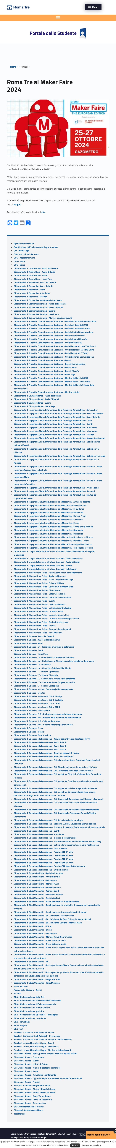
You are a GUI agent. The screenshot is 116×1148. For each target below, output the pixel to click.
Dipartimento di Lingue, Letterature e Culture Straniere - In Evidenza (45, 569)
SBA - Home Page (22, 1021)
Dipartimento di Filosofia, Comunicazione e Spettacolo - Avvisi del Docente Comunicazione (55, 321)
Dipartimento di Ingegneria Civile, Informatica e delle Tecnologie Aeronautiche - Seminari (54, 491)
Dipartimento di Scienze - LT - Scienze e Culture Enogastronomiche (44, 682)
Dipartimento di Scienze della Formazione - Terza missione (40, 848)
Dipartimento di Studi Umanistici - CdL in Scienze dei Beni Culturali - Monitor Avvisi (52, 919)
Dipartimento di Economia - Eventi (29, 289)
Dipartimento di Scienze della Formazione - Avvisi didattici (40, 742)
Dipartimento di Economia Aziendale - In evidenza (36, 314)
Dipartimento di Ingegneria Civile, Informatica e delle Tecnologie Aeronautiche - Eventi (53, 424)
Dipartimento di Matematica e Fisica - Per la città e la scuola (41, 622)
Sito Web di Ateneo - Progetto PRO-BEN (32, 1085)
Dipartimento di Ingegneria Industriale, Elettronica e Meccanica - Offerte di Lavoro (51, 540)
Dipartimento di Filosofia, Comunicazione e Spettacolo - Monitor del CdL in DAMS (51, 378)
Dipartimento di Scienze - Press (28, 728)
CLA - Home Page (21, 250)
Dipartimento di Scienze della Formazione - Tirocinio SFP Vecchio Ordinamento (49, 866)
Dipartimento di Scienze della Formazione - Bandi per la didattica (43, 756)
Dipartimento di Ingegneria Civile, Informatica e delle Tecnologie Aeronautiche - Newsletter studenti (59, 438)
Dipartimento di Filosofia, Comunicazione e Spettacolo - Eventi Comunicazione (49, 364)
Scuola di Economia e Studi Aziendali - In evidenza (37, 1036)
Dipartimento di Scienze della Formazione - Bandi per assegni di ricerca (46, 753)
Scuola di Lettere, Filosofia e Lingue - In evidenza (36, 1046)
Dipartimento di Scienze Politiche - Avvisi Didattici (37, 876)
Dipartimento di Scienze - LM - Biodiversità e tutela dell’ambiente (44, 657)
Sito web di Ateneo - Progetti (27, 1082)
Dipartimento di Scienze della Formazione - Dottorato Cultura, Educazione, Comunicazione (55, 823)
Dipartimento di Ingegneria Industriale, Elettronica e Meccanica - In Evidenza (49, 509)
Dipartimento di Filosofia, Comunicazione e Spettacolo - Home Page (44, 374)
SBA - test (18, 1029)
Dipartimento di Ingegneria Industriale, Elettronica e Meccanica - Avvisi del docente (52, 501)
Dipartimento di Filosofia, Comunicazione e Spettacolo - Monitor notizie (46, 392)
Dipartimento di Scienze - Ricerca (29, 731)
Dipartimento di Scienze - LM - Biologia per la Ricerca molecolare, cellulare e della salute (54, 661)
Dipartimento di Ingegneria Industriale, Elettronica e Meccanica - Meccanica (48, 533)
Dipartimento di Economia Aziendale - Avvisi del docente (40, 303)
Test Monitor (19, 1113)
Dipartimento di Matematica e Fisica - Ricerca (34, 625)
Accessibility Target (38, 1137)
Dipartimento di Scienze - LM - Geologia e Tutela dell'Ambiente (42, 668)
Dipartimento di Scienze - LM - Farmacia (32, 664)
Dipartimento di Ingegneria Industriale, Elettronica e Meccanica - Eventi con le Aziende (53, 526)
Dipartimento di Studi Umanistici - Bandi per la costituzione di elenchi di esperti (50, 912)
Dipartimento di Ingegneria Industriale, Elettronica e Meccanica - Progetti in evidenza (53, 544)
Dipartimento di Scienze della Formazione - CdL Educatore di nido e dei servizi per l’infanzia (55, 767)
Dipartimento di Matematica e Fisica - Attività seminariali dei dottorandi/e (48, 572)
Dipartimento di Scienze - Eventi (29, 650)
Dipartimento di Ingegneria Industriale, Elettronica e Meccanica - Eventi (46, 523)
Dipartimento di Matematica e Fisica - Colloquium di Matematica (43, 586)
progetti (18, 204)
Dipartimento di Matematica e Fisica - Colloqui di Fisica (39, 583)
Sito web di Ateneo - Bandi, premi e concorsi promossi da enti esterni (45, 1053)
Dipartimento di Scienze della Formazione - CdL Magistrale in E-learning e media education (55, 788)
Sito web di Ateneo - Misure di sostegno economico (37, 1067)
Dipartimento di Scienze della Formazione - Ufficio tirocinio (41, 869)
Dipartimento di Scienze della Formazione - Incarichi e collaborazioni (45, 837)
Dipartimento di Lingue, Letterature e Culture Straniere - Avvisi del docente (48, 558)
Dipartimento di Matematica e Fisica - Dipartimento (37, 590)
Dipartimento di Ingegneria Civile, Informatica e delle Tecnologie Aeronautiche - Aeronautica (55, 410)
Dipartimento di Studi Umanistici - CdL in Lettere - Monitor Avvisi (44, 915)
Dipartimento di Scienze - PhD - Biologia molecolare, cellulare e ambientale (48, 714)
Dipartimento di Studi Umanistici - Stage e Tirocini (37, 979)
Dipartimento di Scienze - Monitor (29, 693)
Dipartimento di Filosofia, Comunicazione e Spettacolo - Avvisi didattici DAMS (49, 335)
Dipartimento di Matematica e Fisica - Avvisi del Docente (40, 576)
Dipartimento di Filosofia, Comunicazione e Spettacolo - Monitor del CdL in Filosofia (52, 381)
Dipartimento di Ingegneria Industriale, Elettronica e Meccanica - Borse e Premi (50, 516)
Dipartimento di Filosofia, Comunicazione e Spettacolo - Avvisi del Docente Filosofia (52, 328)
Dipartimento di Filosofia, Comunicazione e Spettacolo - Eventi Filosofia (46, 371)
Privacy (82, 1133)
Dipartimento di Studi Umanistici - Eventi (33, 929)
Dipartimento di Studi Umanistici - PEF (32, 961)
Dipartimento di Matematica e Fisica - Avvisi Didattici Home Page (43, 579)
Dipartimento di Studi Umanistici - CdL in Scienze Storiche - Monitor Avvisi (48, 922)
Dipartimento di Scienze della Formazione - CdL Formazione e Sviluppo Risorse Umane (53, 770)
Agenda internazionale (24, 243)
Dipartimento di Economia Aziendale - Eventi (34, 310)
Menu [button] (95, 7)
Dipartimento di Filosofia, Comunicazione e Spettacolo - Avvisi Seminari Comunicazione (54, 356)
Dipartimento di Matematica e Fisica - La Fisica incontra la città (42, 608)
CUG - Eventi (20, 261)
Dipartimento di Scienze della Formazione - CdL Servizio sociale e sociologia (48, 820)
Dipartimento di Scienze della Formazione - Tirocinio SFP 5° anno (43, 862)
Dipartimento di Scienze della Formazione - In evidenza (39, 834)
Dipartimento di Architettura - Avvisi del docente (36, 268)
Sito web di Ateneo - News (26, 1071)
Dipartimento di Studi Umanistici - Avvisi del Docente (38, 894)
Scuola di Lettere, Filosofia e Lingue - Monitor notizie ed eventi (42, 1050)
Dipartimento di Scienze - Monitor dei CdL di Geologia (38, 700)
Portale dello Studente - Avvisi (28, 990)
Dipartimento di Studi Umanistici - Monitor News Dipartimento (43, 937)
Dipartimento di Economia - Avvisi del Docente (35, 282)
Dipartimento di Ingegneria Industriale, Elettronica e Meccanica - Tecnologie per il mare (53, 547)
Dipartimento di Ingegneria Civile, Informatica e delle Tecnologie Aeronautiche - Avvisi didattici (57, 417)
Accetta (75, 1145)
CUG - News (19, 264)
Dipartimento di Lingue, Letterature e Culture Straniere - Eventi (43, 565)
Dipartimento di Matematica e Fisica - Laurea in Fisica (38, 611)
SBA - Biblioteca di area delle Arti (29, 997)
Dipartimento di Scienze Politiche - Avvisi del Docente (38, 873)
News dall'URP (20, 986)
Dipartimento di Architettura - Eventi (31, 275)
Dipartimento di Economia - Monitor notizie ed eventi (38, 300)
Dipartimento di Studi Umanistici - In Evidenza (35, 933)
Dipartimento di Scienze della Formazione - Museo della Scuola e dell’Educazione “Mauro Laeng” (58, 841)
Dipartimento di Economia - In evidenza (32, 293)
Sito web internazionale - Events (29, 1106)
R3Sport (17, 993)
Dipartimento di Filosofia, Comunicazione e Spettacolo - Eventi (42, 360)
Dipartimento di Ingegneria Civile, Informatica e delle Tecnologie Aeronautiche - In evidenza (55, 427)
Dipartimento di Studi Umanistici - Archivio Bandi (36, 891)
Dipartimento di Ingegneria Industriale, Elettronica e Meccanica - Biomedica (48, 512)
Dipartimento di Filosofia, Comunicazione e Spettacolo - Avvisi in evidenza (48, 342)
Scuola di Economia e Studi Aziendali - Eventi (34, 1032)
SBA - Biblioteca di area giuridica (29, 1011)
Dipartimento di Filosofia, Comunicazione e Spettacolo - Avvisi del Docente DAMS (51, 325)
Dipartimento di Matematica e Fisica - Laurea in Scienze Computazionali (46, 618)
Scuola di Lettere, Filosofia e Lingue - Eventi (34, 1043)
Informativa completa (91, 1145)
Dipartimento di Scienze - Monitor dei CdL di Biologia (38, 696)
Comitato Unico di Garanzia (26, 254)
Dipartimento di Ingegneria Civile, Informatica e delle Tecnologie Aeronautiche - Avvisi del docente (58, 413)
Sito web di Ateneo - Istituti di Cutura (31, 1064)
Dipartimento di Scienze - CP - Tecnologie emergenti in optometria (44, 647)
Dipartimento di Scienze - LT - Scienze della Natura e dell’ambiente (44, 678)
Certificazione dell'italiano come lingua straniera (36, 247)
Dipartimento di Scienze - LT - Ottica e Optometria (36, 671)
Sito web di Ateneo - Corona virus (29, 1057)
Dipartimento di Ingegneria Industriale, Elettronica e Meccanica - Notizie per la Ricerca (53, 537)
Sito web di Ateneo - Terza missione (30, 1103)
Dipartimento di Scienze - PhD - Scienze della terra (37, 721)
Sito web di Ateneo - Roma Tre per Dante (32, 1096)
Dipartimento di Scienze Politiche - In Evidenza (35, 880)
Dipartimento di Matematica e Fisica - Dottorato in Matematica (42, 597)
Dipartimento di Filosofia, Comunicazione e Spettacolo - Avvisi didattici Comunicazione (53, 332)
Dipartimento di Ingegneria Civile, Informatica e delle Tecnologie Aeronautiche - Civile (53, 420)
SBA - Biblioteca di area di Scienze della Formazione (37, 1000)
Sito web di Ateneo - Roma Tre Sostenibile (33, 1099)
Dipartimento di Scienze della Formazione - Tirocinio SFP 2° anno (43, 852)
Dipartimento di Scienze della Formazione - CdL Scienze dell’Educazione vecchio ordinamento (56, 809)
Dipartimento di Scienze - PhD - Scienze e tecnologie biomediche (43, 724)
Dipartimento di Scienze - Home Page (31, 654)
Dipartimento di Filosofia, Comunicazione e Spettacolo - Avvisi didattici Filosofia (50, 339)
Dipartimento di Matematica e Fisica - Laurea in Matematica (41, 615)
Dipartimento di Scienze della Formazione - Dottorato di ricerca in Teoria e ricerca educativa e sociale (59, 827)
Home (13, 66)
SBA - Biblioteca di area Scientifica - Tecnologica (36, 1014)
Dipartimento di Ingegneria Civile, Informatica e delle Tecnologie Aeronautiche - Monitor (54, 434)
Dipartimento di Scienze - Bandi (28, 643)
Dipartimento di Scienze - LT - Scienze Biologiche (36, 675)
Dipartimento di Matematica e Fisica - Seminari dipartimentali (42, 629)
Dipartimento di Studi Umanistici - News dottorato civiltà (40, 940)
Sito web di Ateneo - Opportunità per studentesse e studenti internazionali (48, 1078)
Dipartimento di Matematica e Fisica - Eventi (34, 601)
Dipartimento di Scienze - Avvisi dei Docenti (34, 636)
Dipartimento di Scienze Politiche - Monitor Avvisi (36, 883)
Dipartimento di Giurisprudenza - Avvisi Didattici (36, 399)
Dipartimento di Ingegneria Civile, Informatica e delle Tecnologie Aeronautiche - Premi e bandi (56, 487)
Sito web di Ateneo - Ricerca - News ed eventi (34, 1092)
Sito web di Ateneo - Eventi (26, 1060)
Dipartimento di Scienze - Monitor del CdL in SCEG (37, 707)
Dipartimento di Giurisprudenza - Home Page (34, 406)
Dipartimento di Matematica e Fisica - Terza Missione (38, 632)
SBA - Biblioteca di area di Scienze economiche (35, 1004)
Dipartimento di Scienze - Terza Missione (32, 735)
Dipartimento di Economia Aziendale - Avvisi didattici (38, 307)
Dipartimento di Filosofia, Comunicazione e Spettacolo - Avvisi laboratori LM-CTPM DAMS (55, 346)
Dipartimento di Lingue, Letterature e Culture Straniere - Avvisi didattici (47, 562)
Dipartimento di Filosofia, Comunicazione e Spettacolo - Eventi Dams (45, 367)
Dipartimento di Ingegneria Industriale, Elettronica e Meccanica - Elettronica (48, 519)
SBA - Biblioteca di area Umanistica (30, 1018)
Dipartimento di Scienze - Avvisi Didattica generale (37, 639)
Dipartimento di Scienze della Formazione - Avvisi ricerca (40, 749)
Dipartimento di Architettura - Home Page (33, 279)
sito (43, 212)
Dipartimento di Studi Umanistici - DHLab (33, 926)
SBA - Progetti (20, 1025)
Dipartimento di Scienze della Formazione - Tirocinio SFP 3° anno (43, 855)
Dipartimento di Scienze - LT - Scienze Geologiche (36, 685)
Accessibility (22, 1137)
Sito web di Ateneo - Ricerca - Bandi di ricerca (34, 1089)
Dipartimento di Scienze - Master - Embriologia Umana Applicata (43, 689)
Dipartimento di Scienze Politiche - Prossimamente (37, 887)
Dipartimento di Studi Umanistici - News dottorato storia (40, 944)
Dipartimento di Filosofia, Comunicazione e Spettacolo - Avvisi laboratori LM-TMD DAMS (54, 349)
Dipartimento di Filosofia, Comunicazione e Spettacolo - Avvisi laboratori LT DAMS (51, 353)
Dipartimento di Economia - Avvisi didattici (33, 286)
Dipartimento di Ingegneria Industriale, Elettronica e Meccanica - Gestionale (48, 530)
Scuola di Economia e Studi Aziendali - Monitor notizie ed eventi (43, 1039)
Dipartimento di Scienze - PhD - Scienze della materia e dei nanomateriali (47, 717)
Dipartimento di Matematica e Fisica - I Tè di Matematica (39, 604)
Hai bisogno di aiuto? (98, 1134)
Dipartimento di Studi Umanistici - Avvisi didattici (37, 898)
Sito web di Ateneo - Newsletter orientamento (35, 1075)
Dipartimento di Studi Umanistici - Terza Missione (37, 983)
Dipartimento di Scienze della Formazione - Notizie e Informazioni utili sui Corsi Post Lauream (56, 845)
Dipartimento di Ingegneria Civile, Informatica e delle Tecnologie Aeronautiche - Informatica (55, 431)
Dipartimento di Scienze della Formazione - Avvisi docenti (40, 746)
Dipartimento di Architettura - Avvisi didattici (34, 272)
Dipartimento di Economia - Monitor (30, 296)
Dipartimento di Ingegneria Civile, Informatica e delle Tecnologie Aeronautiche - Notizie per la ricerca (59, 456)
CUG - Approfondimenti (24, 257)
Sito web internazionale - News (28, 1110)
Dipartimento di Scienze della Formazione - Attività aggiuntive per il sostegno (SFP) (52, 738)
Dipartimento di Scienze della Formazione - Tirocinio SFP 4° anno (43, 859)
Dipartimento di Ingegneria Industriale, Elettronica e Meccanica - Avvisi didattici (50, 505)
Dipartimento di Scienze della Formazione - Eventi (37, 830)
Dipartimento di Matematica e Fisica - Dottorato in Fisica (39, 593)
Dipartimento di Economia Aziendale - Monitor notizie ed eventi (43, 318)
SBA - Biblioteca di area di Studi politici (32, 1007)
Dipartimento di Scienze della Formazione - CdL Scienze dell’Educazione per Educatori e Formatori (58, 799)
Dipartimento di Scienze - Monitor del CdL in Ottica (37, 703)
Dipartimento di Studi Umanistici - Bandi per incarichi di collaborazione (46, 901)
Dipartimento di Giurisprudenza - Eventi (32, 402)
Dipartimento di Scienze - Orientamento (32, 710)
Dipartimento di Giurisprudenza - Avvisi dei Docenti (37, 395)
